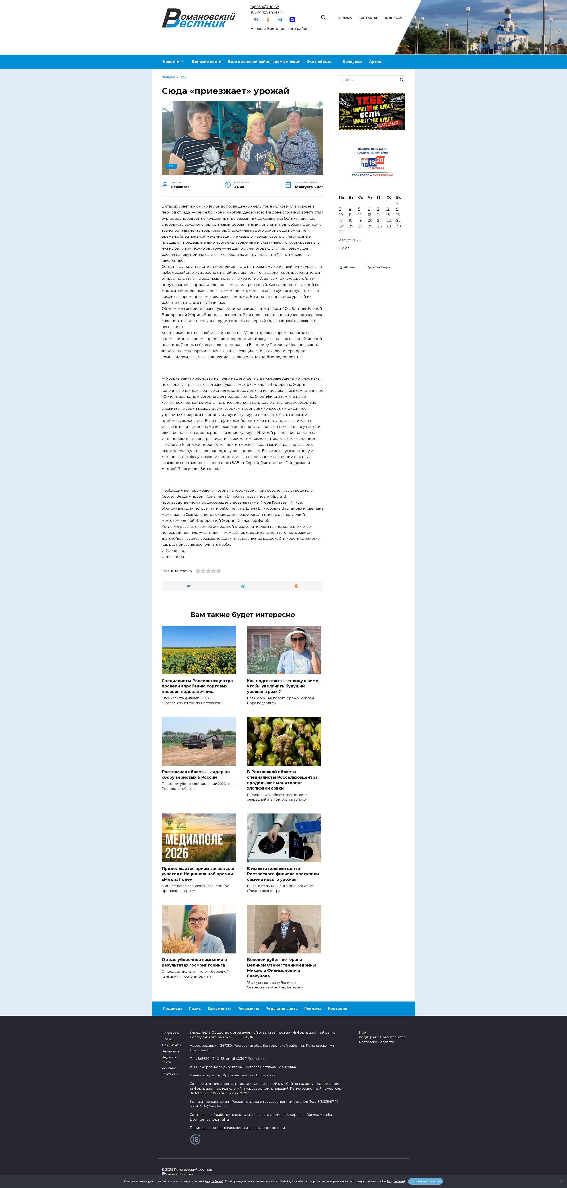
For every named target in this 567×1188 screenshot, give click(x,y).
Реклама (344, 17)
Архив (375, 62)
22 (388, 220)
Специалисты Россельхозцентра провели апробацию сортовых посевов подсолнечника (197, 686)
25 (351, 226)
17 (341, 220)
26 (360, 226)
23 (398, 220)
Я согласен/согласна (425, 1181)
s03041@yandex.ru (267, 12)
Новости (171, 62)
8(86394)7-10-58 (264, 7)
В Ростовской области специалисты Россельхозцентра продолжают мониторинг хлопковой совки (282, 779)
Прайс (195, 1008)
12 (360, 215)
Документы (219, 1008)
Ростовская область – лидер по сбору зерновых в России (196, 774)
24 (341, 226)
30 (398, 226)
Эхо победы (319, 62)
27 (370, 226)
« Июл (344, 248)
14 (379, 215)
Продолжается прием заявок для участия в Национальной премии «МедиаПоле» (198, 873)
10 (341, 215)
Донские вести (206, 62)
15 (388, 215)
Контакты (368, 17)
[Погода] (347, 267)
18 (351, 220)
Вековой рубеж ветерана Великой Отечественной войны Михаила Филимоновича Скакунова (281, 967)
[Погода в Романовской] (365, 263)
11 (350, 215)
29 (388, 226)
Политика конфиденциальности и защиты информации (237, 1128)
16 (398, 215)
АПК (171, 166)
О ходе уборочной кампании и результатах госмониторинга (194, 962)
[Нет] (561, 1181)
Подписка (393, 17)
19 (360, 220)
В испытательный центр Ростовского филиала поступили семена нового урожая (283, 873)
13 (369, 215)
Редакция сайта (282, 1008)
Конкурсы (352, 62)
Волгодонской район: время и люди (264, 62)
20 (370, 220)
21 (379, 220)
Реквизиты (248, 1008)
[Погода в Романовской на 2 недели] (379, 267)
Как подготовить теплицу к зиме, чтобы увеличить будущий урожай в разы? (283, 686)
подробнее (214, 1181)
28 (379, 226)
